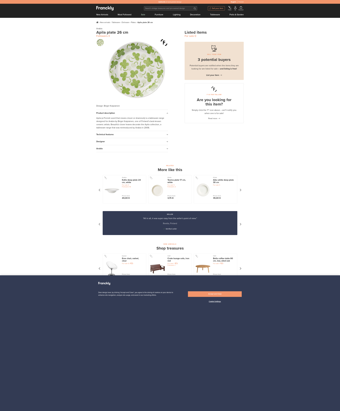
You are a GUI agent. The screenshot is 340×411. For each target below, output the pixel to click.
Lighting (176, 14)
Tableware (215, 14)
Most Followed (124, 14)
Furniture (159, 14)
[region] (170, 343)
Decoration (195, 14)
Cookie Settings (215, 301)
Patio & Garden (237, 14)
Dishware (125, 22)
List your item (212, 75)
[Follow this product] (164, 42)
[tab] (132, 113)
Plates (133, 22)
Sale (143, 14)
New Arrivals (102, 14)
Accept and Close (215, 294)
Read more (212, 118)
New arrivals (105, 22)
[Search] (195, 8)
